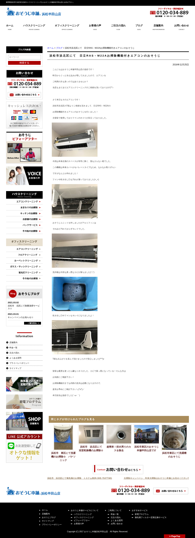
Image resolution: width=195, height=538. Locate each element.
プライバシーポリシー (19, 363)
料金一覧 (13, 347)
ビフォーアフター (82, 520)
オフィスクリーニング (67, 25)
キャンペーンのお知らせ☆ (20, 317)
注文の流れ (14, 353)
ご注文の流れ (118, 25)
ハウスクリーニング (34, 25)
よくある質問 (15, 358)
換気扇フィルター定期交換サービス (151, 517)
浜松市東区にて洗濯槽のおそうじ (174, 455)
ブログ (139, 25)
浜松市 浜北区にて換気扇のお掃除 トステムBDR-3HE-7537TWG (79, 478)
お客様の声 (95, 25)
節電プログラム (142, 514)
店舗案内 (158, 25)
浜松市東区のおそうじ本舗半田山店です (146, 448)
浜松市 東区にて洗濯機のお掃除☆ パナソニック (63, 457)
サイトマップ (15, 368)
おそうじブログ (49, 517)
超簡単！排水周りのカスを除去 (119, 448)
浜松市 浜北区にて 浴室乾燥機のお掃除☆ (91, 448)
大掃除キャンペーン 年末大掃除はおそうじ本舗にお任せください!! (156, 478)
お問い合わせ (181, 25)
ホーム (9, 25)
